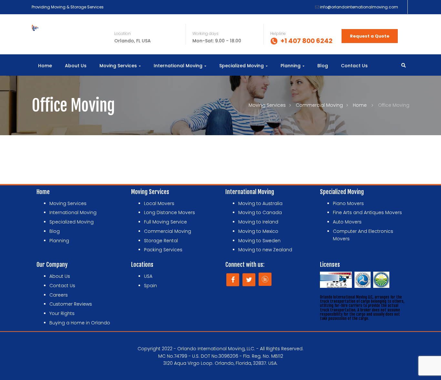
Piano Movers (348, 203)
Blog (322, 66)
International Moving (179, 66)
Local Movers (159, 203)
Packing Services (163, 249)
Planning (291, 66)
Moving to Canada (260, 212)
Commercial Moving (319, 105)
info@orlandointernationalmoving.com (359, 7)
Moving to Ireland (258, 222)
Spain (150, 285)
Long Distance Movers (169, 212)
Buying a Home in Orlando (79, 323)
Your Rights (62, 313)
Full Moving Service (165, 222)
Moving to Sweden (259, 240)
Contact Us (354, 66)
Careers (58, 295)
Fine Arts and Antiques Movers (367, 212)
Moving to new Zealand (265, 249)
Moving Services (118, 66)
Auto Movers (347, 222)
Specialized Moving (242, 66)
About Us (76, 66)
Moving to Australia (260, 203)
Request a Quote (369, 36)
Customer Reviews (70, 304)
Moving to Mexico (258, 231)
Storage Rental (161, 240)
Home (45, 66)
